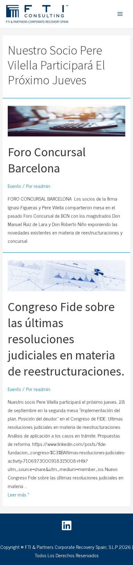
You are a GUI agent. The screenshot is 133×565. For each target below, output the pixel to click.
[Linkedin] (66, 525)
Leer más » (18, 494)
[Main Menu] (120, 14)
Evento (14, 186)
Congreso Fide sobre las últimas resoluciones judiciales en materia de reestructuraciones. (66, 339)
